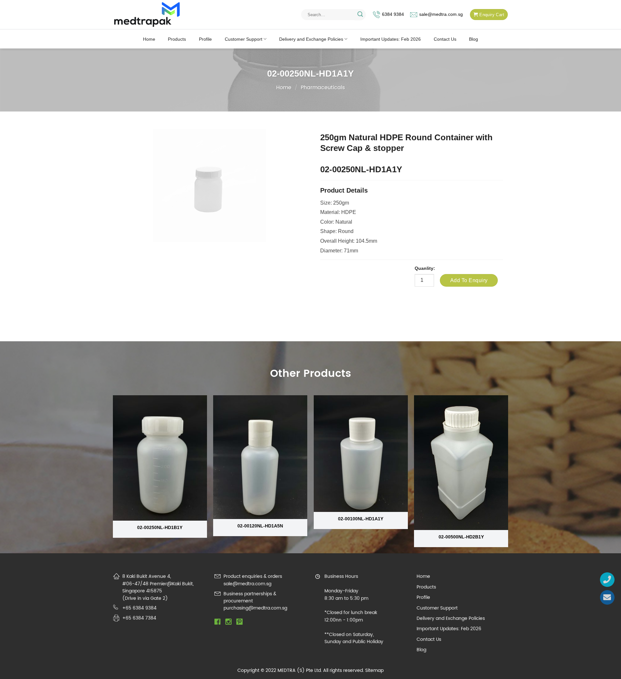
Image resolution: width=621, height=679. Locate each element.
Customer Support (243, 39)
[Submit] (360, 14)
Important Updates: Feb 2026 (390, 39)
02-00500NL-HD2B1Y (461, 536)
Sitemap (374, 670)
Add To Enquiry (469, 280)
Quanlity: (425, 268)
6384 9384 (393, 14)
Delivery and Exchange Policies (311, 39)
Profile (205, 39)
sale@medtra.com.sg (441, 14)
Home (149, 39)
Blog (473, 39)
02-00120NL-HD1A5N (260, 525)
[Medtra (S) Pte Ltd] (147, 14)
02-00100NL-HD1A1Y (360, 518)
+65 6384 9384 (139, 608)
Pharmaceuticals (323, 87)
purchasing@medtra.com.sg (255, 608)
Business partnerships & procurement (249, 597)
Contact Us (445, 39)
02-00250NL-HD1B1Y (159, 527)
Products (177, 39)
